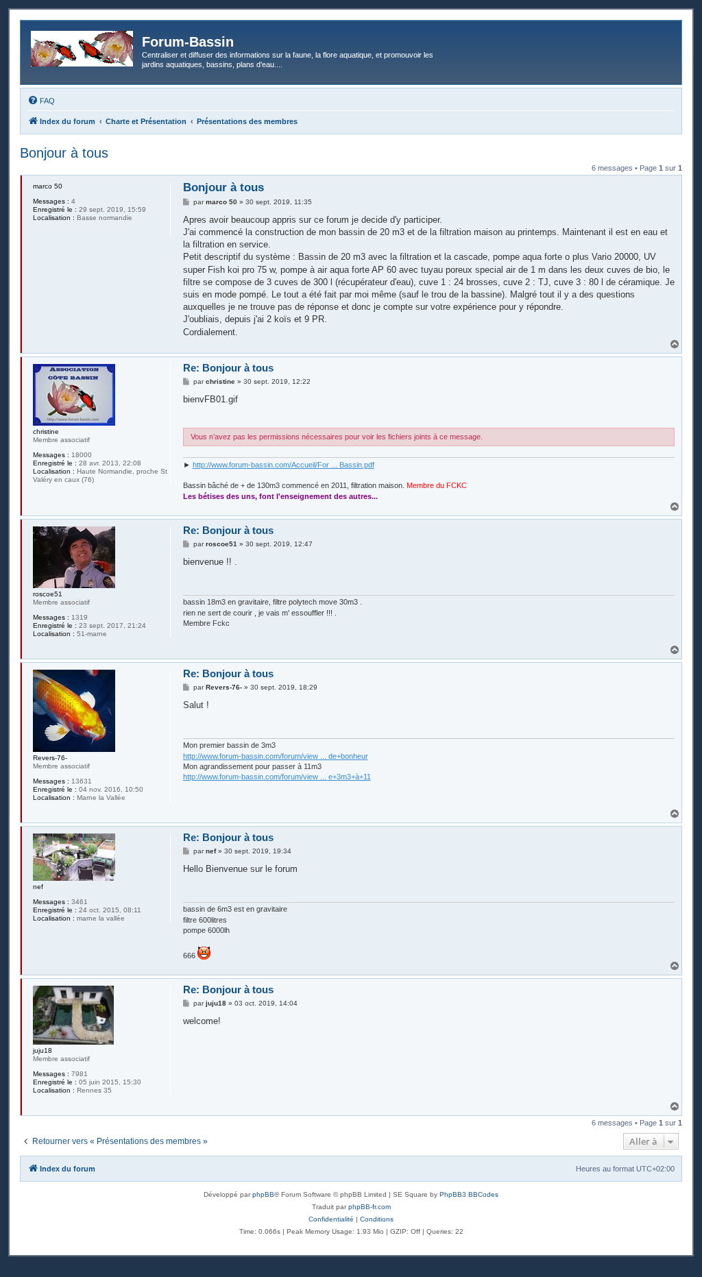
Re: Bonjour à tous (228, 368)
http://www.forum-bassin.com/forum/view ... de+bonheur (275, 756)
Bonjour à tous (64, 152)
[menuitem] (41, 101)
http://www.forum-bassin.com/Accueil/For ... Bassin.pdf (283, 465)
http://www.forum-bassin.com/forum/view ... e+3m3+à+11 (277, 777)
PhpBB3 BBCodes (468, 1194)
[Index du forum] (83, 46)
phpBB (263, 1194)
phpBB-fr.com (369, 1207)
